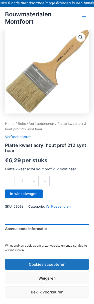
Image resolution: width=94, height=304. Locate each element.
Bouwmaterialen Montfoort (28, 18)
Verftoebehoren (41, 124)
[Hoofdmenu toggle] (84, 18)
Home (10, 124)
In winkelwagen (24, 194)
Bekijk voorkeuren (47, 292)
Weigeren (47, 278)
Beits (22, 124)
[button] (80, 37)
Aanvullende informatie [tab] (26, 228)
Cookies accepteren (47, 264)
